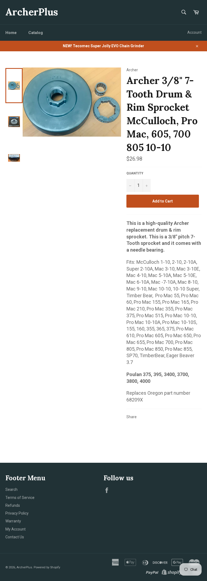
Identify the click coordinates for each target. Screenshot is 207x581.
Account (194, 32)
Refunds (12, 505)
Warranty (13, 521)
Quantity (134, 173)
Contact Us (14, 537)
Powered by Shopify (47, 567)
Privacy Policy (17, 513)
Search (11, 489)
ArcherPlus (31, 12)
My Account (15, 529)
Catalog (35, 32)
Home (11, 32)
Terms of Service (19, 497)
